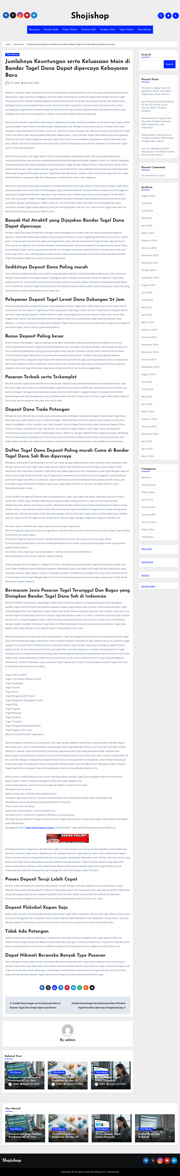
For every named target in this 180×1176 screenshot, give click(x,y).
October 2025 (148, 270)
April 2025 (146, 315)
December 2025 (149, 255)
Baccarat (34, 29)
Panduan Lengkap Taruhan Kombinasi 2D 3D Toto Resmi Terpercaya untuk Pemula (156, 91)
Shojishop (90, 16)
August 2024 (148, 374)
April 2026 (147, 225)
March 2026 (147, 233)
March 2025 (147, 322)
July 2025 (146, 292)
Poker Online (70, 29)
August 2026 (148, 196)
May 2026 (146, 218)
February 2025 (149, 329)
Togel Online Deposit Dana (39, 827)
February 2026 (149, 240)
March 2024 (147, 411)
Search (146, 54)
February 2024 (149, 419)
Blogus (98, 1172)
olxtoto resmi (148, 586)
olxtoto (145, 575)
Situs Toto (146, 549)
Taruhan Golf (88, 29)
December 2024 (150, 344)
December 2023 (149, 434)
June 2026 (147, 210)
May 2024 (146, 396)
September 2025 (150, 277)
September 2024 (150, 367)
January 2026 (149, 248)
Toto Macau (144, 29)
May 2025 (146, 307)
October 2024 (148, 359)
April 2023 (146, 448)
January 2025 (149, 337)
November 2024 (150, 352)
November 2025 (149, 263)
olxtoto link (147, 562)
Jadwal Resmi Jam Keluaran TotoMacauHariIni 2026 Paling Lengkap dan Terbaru (157, 138)
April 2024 (147, 404)
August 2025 (148, 285)
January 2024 (149, 426)
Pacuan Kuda (51, 29)
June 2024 (147, 389)
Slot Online (147, 499)
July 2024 (146, 382)
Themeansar (112, 1172)
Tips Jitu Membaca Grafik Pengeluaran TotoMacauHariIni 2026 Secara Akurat (158, 151)
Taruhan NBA (148, 514)
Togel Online (126, 29)
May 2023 (146, 441)
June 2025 (147, 300)
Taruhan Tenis (107, 29)
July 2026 (146, 203)
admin (17, 83)
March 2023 (147, 456)
